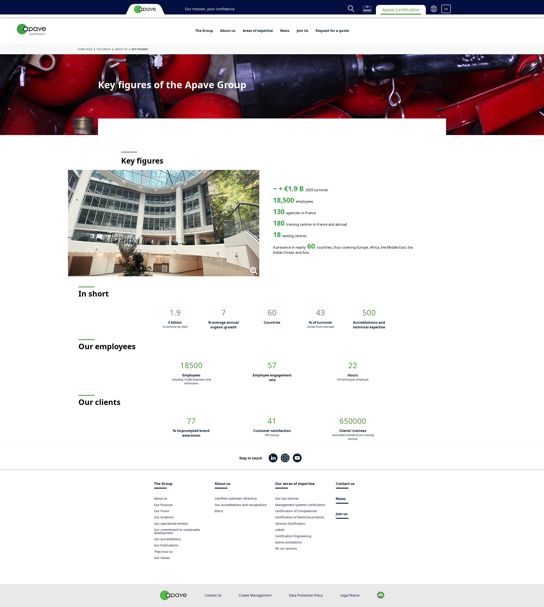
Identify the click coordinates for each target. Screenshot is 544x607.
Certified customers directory (236, 498)
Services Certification (290, 524)
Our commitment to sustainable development (177, 531)
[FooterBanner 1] (173, 599)
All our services (286, 548)
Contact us (345, 484)
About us (227, 30)
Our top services (287, 498)
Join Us (302, 30)
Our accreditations (167, 539)
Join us (341, 514)
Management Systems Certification (300, 505)
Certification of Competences (296, 511)
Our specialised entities (171, 524)
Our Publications (166, 545)
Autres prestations (288, 542)
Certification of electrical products (299, 517)
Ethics (219, 511)
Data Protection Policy (306, 595)
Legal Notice (350, 595)
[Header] (145, 9)
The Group (204, 30)
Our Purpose (163, 505)
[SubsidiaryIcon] (31, 29)
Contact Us (213, 595)
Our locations (164, 517)
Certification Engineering (293, 536)
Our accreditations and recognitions (241, 505)
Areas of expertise (258, 30)
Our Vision (161, 511)
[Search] (351, 8)
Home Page (85, 49)
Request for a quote (332, 30)
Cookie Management (255, 595)
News (284, 30)
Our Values (162, 558)
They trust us (163, 552)
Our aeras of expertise (295, 484)
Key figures (140, 49)
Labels (280, 530)
